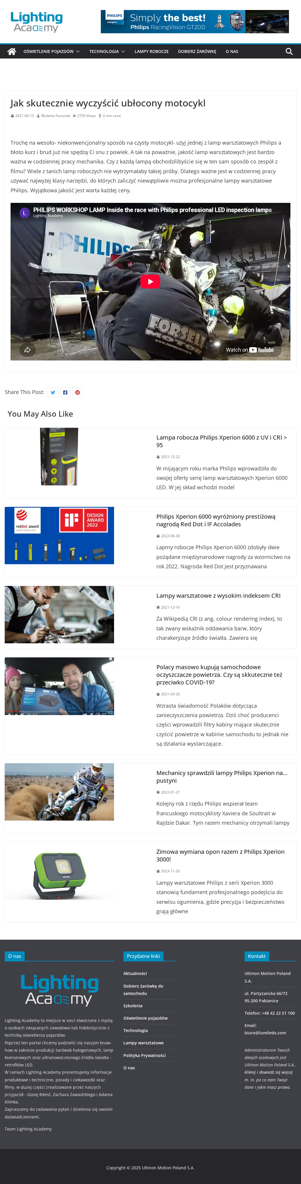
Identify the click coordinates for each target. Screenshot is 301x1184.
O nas (232, 51)
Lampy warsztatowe (143, 1043)
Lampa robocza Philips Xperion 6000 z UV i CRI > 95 (221, 441)
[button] (76, 51)
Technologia (104, 51)
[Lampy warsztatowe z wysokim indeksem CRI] (59, 590)
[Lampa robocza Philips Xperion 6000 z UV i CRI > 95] (59, 432)
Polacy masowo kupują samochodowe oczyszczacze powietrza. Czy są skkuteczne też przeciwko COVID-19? (219, 674)
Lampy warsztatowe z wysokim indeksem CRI (218, 595)
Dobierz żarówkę (197, 51)
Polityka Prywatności (144, 1055)
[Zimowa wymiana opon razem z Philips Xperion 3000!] (59, 846)
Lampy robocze (152, 51)
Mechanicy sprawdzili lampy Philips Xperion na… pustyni (221, 776)
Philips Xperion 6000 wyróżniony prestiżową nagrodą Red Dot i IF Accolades (215, 520)
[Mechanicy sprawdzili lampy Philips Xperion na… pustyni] (59, 767)
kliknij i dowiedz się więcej (269, 1072)
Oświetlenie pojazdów (48, 51)
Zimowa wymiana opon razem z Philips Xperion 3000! (220, 855)
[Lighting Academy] (12, 51)
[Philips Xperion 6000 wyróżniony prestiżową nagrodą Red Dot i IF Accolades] (59, 511)
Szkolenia (133, 1005)
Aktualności (135, 973)
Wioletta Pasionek (55, 115)
